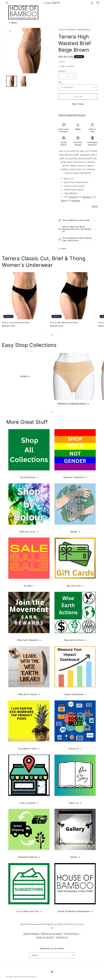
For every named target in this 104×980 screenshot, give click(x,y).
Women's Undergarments (72, 403)
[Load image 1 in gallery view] (11, 81)
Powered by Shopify (29, 977)
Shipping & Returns (27, 857)
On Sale (28, 585)
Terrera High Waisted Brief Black (64, 322)
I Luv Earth (17, 977)
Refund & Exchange (52, 933)
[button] (7, 3)
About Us (74, 803)
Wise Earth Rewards (27, 640)
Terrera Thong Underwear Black (15, 322)
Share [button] (63, 248)
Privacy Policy (71, 933)
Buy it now (78, 104)
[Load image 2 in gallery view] (23, 81)
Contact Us (62, 937)
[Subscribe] (72, 955)
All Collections (27, 477)
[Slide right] (57, 335)
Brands (73, 531)
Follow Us (74, 748)
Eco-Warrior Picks (27, 748)
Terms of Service (45, 937)
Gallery (73, 857)
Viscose (72, 197)
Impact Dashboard (73, 694)
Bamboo (87, 197)
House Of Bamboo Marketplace (74, 911)
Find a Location (28, 803)
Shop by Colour (28, 531)
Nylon (64, 200)
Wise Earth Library (27, 694)
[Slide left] (46, 335)
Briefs (24, 376)
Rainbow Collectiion (74, 477)
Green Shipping (31, 933)
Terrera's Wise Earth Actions (72, 115)
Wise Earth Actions (74, 640)
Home (95, 206)
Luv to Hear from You (27, 911)
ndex (77, 200)
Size (60, 82)
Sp (72, 200)
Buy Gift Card (74, 585)
